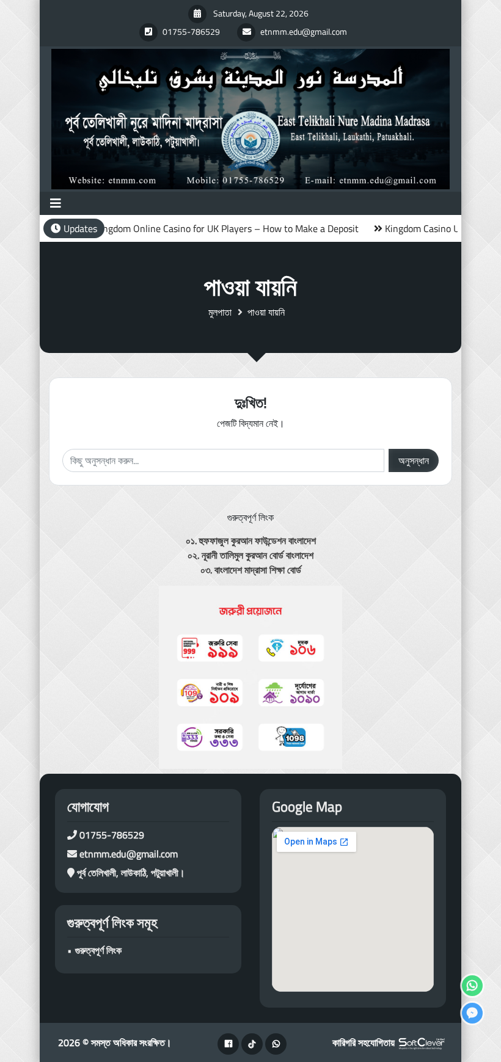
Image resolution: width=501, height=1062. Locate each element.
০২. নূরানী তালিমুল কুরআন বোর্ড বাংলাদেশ (250, 555)
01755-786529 (111, 834)
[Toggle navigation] (55, 203)
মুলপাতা (220, 312)
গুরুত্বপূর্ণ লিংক (98, 950)
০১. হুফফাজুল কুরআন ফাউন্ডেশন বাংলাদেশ (251, 540)
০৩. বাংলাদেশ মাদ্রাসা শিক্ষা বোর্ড (250, 569)
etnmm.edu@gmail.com (128, 853)
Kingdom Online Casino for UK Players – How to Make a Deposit (206, 228)
